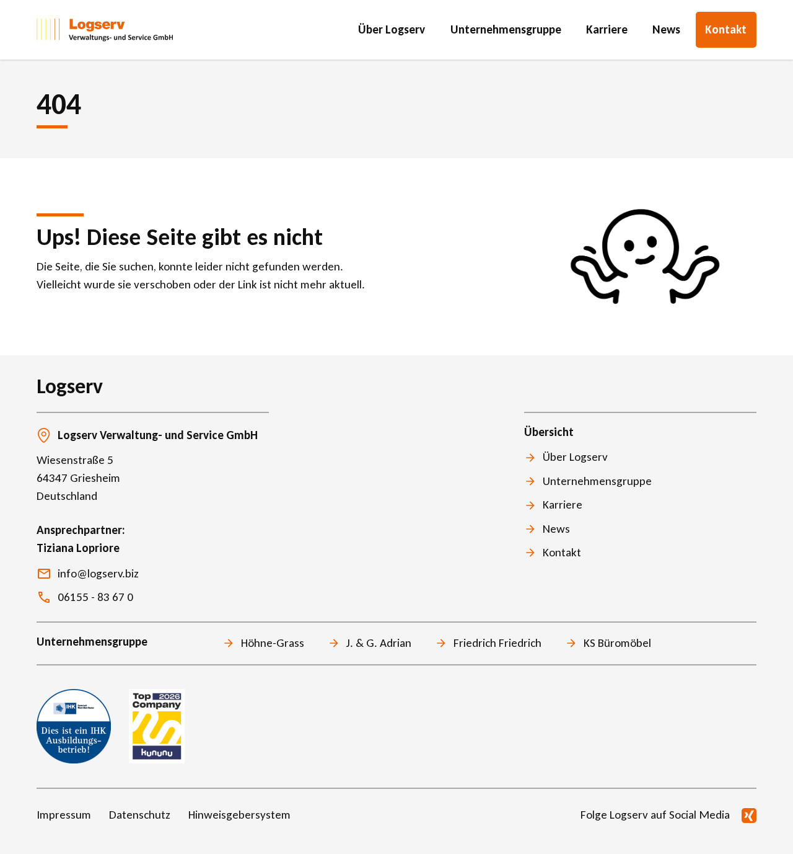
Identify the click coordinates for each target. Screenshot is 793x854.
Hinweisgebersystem (239, 814)
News (666, 29)
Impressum (64, 814)
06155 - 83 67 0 (95, 597)
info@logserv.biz (98, 573)
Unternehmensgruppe (505, 29)
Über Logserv (391, 29)
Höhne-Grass (272, 643)
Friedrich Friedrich (497, 643)
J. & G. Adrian (378, 643)
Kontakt (726, 29)
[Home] (105, 29)
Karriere (607, 29)
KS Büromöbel (617, 643)
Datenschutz (139, 814)
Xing (749, 815)
